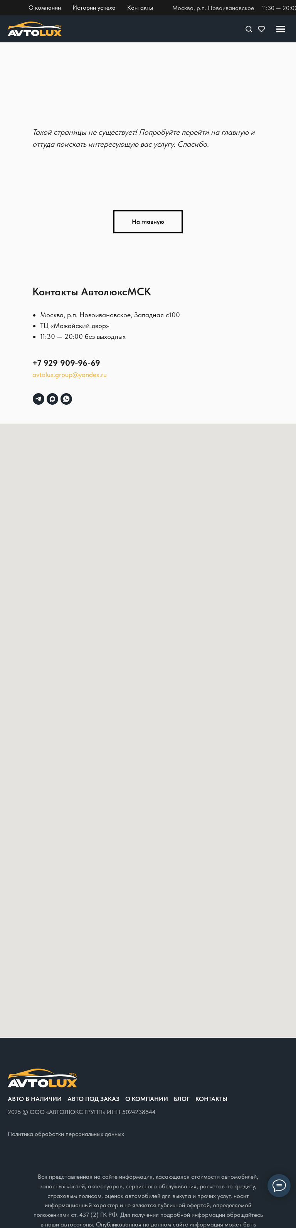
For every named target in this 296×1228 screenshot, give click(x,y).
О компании (146, 1098)
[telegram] (38, 399)
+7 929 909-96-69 (66, 363)
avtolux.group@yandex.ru (69, 374)
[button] (248, 28)
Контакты (211, 1098)
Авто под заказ (93, 1098)
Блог (182, 1098)
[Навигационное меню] (280, 29)
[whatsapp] (66, 399)
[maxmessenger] (52, 399)
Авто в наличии (35, 1098)
